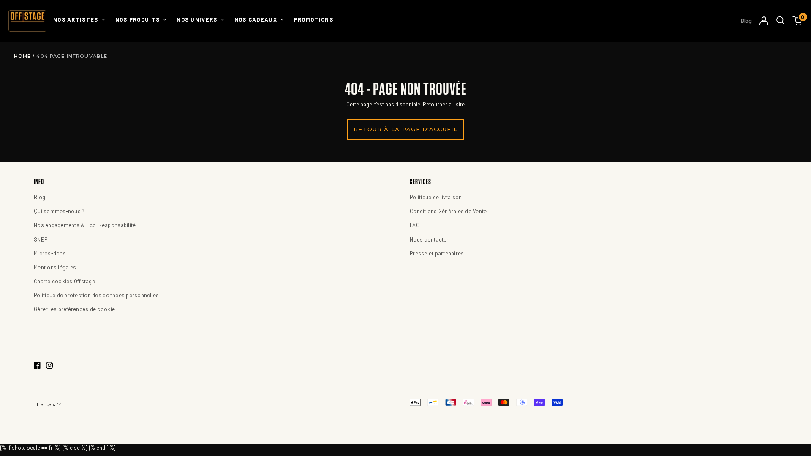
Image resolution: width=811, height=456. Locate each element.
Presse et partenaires (437, 253)
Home (23, 56)
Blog (746, 20)
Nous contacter (429, 239)
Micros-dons (50, 253)
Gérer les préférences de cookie (74, 309)
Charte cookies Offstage (64, 281)
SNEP (40, 239)
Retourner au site (444, 104)
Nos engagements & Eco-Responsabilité (85, 225)
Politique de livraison (436, 197)
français (46, 404)
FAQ (415, 225)
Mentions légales (55, 267)
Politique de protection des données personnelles (96, 295)
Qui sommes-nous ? (59, 211)
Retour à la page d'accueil (405, 129)
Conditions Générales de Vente (448, 211)
